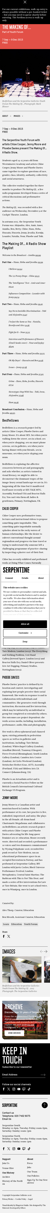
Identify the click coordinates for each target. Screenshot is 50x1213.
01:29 (40, 262)
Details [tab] (25, 578)
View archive (14, 1033)
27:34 (11, 385)
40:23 (12, 413)
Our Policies (33, 1176)
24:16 (40, 361)
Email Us (6, 1119)
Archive (6, 1177)
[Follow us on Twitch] (24, 1089)
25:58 (24, 367)
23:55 (42, 354)
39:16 (16, 403)
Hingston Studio (22, 1205)
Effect (23, 1208)
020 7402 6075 (22, 1116)
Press (30, 1163)
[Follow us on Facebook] (3, 1089)
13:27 (25, 315)
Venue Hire (8, 1168)
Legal (30, 1199)
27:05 (41, 374)
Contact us (8, 1113)
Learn (6, 924)
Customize (23, 633)
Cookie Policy (20, 1199)
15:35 (27, 332)
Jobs (29, 1167)
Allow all (25, 624)
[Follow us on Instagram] (13, 1089)
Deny (25, 642)
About (30, 1159)
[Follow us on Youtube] (18, 1089)
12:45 (40, 304)
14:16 (27, 325)
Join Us (5, 1163)
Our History (8, 1173)
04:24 (19, 269)
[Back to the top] (45, 1105)
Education (16, 924)
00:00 (38, 255)
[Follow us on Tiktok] (29, 1089)
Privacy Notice (7, 1199)
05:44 (11, 287)
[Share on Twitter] (8, 936)
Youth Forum (30, 924)
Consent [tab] (9, 578)
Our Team (32, 1172)
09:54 (16, 297)
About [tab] (41, 578)
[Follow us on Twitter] (8, 1089)
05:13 (37, 276)
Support (6, 1159)
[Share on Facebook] (3, 936)
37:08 (21, 396)
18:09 (11, 347)
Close (25, 2)
